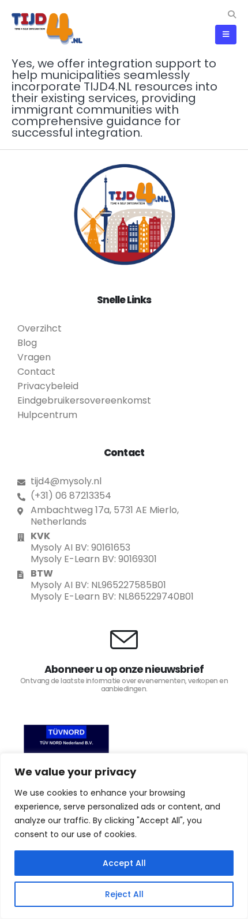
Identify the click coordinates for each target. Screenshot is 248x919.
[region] (124, 836)
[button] (231, 14)
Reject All (124, 894)
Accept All (124, 863)
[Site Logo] (47, 28)
